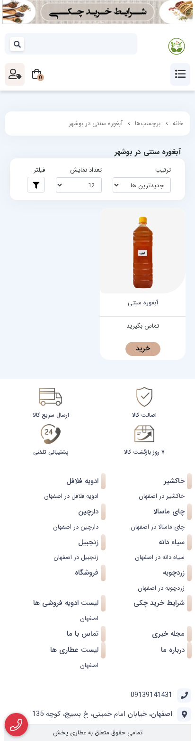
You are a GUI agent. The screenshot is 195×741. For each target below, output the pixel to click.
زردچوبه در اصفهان (161, 588)
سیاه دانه (172, 542)
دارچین (88, 511)
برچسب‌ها (147, 123)
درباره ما (173, 650)
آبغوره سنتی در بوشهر (96, 123)
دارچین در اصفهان (75, 527)
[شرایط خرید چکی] (97, 12)
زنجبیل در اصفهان (75, 557)
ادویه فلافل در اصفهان (71, 496)
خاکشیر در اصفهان (162, 496)
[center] (17, 44)
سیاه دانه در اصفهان (160, 557)
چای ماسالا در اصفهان (158, 527)
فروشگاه (86, 572)
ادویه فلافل (82, 481)
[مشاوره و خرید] (16, 725)
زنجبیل (88, 542)
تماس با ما (82, 634)
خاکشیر (174, 481)
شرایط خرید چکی (159, 603)
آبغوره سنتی (143, 303)
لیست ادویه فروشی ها (65, 603)
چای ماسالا (169, 511)
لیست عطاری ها (74, 650)
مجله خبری (168, 634)
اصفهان (89, 618)
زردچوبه (174, 572)
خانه (178, 123)
